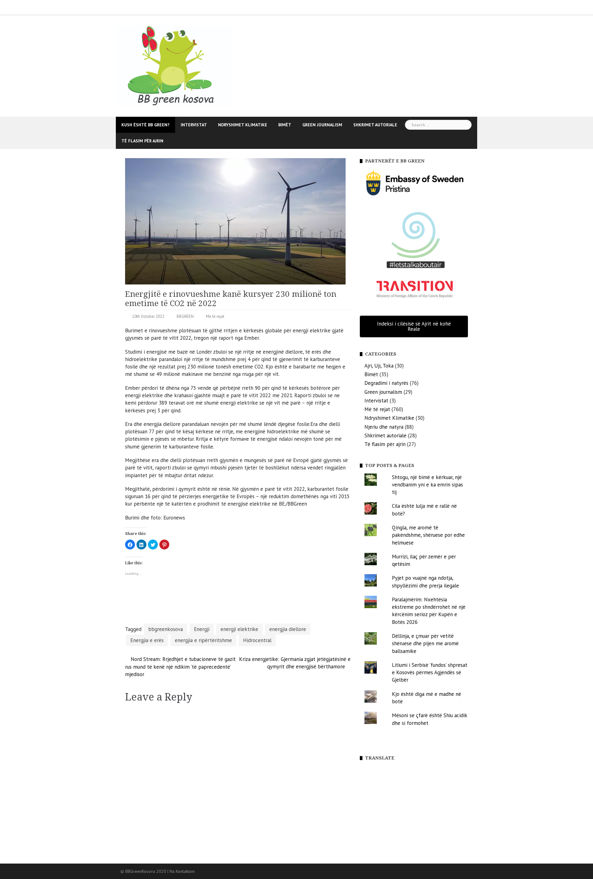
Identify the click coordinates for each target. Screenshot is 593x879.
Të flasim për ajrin (142, 141)
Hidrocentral (257, 640)
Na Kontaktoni (182, 871)
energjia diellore (287, 629)
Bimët (284, 125)
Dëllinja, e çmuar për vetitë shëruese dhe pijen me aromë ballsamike (425, 643)
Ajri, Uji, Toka (378, 365)
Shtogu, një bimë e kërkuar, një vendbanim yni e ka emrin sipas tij (427, 485)
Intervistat (194, 125)
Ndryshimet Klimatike (242, 125)
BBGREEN (185, 316)
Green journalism (322, 125)
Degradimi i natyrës (386, 383)
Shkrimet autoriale (375, 125)
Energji (201, 629)
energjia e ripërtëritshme (203, 640)
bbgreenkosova (165, 629)
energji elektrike (239, 629)
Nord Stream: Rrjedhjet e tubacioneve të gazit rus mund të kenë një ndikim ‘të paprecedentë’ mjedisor (180, 667)
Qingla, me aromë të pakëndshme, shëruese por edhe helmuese (428, 535)
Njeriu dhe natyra (383, 426)
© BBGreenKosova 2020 (143, 871)
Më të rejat (215, 316)
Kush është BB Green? (145, 125)
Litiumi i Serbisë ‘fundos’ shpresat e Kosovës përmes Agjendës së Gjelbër (429, 672)
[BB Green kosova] (174, 65)
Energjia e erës (147, 640)
